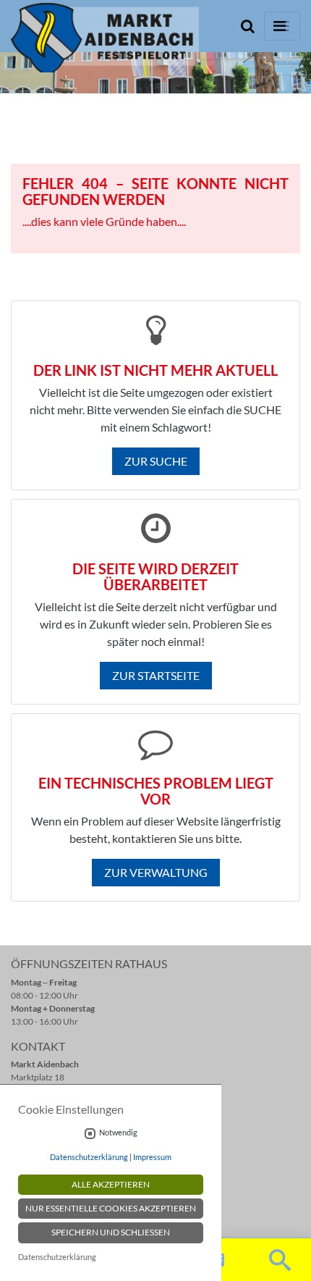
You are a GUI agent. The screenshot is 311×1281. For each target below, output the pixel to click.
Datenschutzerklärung (89, 1157)
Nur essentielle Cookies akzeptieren (110, 1208)
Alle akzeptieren (111, 1184)
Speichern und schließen (110, 1232)
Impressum (152, 1157)
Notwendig (118, 1132)
